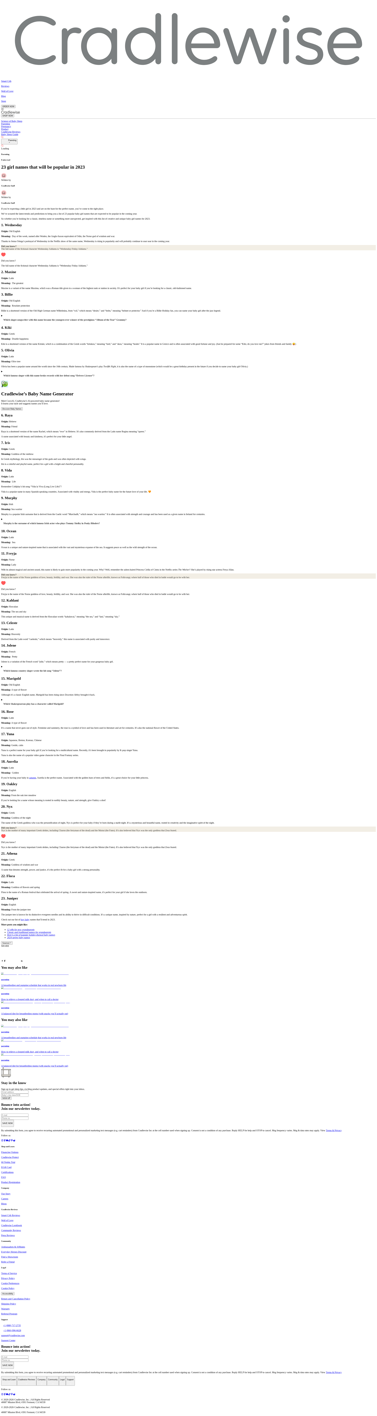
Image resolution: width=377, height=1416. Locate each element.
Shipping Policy (8, 1304)
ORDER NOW (8, 106)
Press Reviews (8, 1235)
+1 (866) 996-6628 (12, 1330)
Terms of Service (9, 1273)
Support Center (8, 1340)
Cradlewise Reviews (10, 132)
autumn (32, 777)
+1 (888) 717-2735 (12, 1325)
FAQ (3, 1177)
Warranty (5, 1309)
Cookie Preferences (10, 1283)
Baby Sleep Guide (9, 134)
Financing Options (9, 1152)
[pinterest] (2, 961)
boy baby (25, 919)
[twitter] (13, 955)
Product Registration (10, 1182)
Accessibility (7, 1294)
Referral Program (9, 1314)
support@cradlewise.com (13, 1335)
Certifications (7, 1172)
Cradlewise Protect (10, 1157)
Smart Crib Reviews (10, 1215)
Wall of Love (7, 1220)
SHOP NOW (7, 116)
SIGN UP (6, 1098)
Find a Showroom (9, 1257)
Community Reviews (11, 1230)
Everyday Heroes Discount (13, 1252)
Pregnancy (6, 126)
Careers (4, 1198)
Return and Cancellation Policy (15, 1299)
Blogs (4, 1203)
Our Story (5, 1193)
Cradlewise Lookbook (11, 1225)
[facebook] (5, 961)
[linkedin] (22, 961)
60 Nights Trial (8, 1162)
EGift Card (6, 1167)
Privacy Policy (8, 1278)
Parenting (5, 124)
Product (4, 129)
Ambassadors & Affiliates (13, 1247)
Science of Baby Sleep (11, 121)
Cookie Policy (7, 1288)
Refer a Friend (8, 1262)
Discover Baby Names (12, 409)
